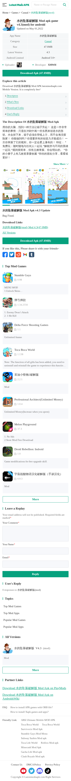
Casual (48, 41)
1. (11, 95)
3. (14, 107)
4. (12, 114)
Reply (35, 574)
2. (12, 101)
